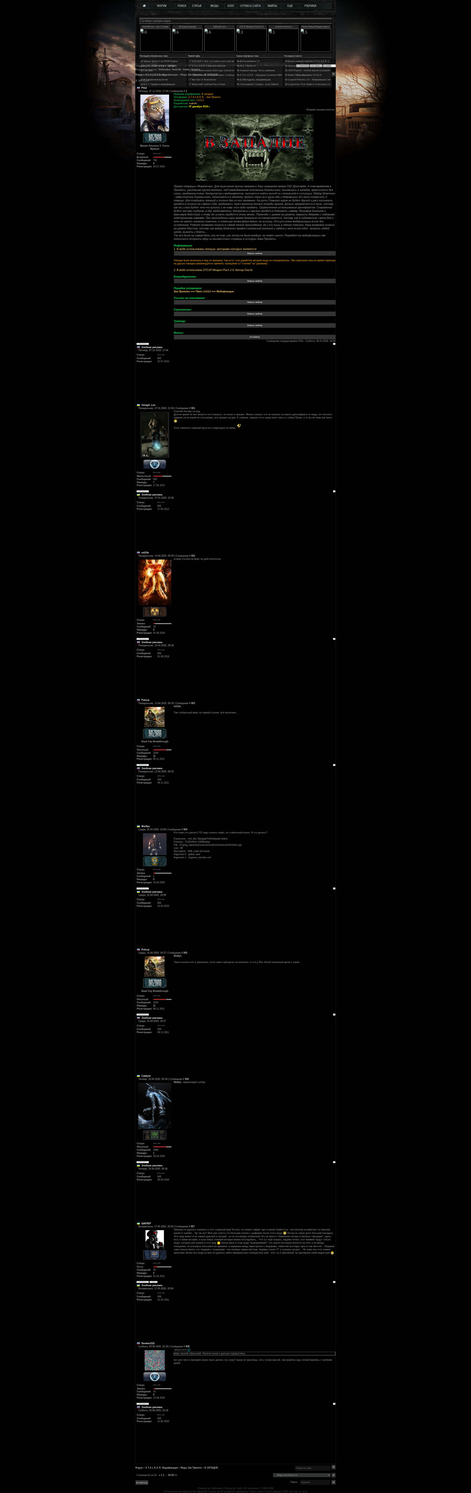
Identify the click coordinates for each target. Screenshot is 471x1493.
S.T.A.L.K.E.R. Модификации (161, 1467)
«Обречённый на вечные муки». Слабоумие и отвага (219, 75)
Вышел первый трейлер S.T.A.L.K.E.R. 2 (308, 61)
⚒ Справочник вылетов (155, 79)
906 (187, 1079)
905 (185, 952)
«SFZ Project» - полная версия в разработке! (310, 70)
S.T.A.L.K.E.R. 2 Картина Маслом (208, 66)
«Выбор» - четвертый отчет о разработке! (309, 66)
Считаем (147, 70)
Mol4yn (177, 955)
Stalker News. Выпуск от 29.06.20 (304, 75)
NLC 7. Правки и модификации (159, 84)
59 (169, 1475)
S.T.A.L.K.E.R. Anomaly (154, 75)
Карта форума (273, 1491)
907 (193, 1226)
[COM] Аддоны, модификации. (255, 79)
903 (193, 703)
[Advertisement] (254, 377)
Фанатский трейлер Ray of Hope (208, 84)
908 (188, 1346)
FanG (239, 1488)
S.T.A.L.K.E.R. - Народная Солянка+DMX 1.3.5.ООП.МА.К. (269, 75)
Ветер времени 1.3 (249, 61)
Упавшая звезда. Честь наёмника (257, 70)
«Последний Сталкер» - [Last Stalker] (258, 84)
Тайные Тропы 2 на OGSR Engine (160, 61)
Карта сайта (256, 1491)
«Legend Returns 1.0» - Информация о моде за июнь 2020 (317, 79)
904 (185, 829)
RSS (286, 1491)
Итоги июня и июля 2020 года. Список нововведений (219, 70)
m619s (177, 706)
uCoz (304, 1491)
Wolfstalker (217, 1488)
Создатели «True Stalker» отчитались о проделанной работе (319, 84)
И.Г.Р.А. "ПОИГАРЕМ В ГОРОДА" (159, 66)
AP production (251, 1488)
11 (154, 756)
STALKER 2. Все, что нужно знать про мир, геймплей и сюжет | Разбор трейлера (233, 61)
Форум (139, 74)
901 (193, 408)
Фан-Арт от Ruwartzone (203, 79)
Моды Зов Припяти (191, 1467)
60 (172, 1475)
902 (193, 555)
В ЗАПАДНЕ (211, 1467)
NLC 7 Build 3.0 (247, 66)
